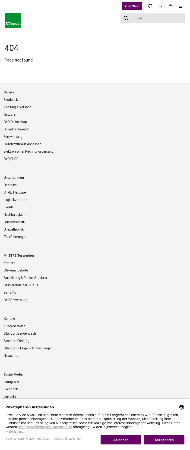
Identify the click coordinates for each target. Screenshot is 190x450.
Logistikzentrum (16, 200)
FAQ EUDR (11, 159)
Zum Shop (132, 6)
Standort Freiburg (16, 341)
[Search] (126, 18)
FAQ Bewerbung (15, 300)
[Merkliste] (150, 6)
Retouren (10, 114)
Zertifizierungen (15, 237)
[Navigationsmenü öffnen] (180, 6)
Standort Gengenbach (20, 333)
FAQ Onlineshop (15, 122)
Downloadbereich (16, 129)
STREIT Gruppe (15, 192)
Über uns (10, 185)
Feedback (11, 100)
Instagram (11, 382)
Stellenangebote (16, 270)
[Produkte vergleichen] (160, 6)
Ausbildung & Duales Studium (25, 278)
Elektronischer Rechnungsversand (29, 151)
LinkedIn (10, 396)
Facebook (11, 389)
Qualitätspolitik (14, 222)
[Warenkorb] (170, 6)
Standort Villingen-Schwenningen (28, 348)
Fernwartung (13, 137)
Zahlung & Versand (18, 107)
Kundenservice (14, 326)
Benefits (10, 292)
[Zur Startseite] (16, 17)
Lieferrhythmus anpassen (22, 144)
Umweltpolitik (14, 229)
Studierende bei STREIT (21, 285)
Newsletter (12, 356)
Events (9, 207)
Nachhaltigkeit (14, 214)
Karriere (9, 263)
